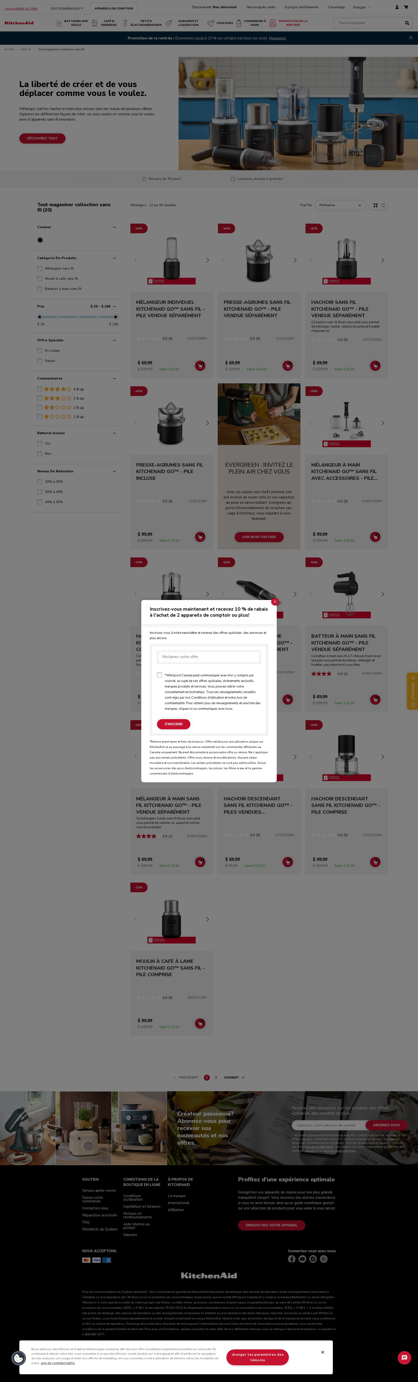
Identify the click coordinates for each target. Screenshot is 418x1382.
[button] (18, 1358)
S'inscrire (174, 724)
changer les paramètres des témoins (258, 1357)
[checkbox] (159, 675)
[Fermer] (322, 1352)
